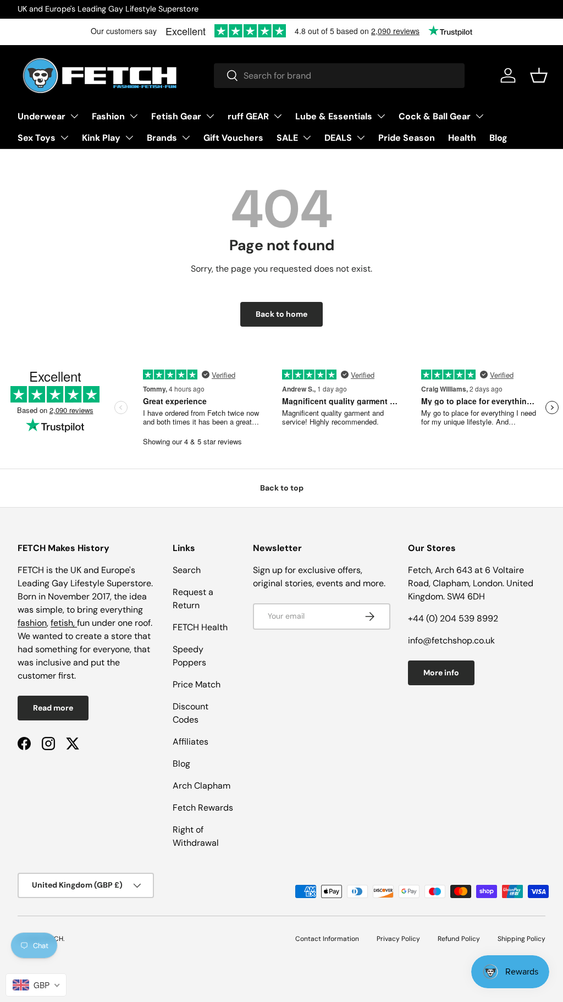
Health (462, 138)
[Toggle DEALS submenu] (360, 137)
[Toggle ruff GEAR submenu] (277, 116)
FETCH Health (200, 627)
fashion (32, 623)
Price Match (196, 684)
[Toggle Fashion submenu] (133, 116)
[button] (539, 75)
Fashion (108, 116)
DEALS (338, 138)
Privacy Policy (398, 938)
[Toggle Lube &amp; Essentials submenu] (381, 116)
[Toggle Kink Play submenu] (129, 137)
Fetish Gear (176, 116)
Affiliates (190, 741)
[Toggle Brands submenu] (185, 137)
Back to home (281, 314)
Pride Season (406, 138)
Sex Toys (37, 138)
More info (441, 673)
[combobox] (339, 75)
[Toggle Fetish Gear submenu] (210, 116)
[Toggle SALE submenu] (306, 137)
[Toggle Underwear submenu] (74, 116)
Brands (162, 138)
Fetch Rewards (203, 807)
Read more (53, 708)
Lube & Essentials (333, 116)
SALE (287, 138)
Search (187, 570)
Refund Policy (459, 938)
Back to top (281, 488)
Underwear (41, 116)
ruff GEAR (248, 116)
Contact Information (327, 938)
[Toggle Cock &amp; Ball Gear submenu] (479, 116)
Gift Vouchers (233, 138)
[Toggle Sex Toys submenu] (64, 137)
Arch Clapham (201, 785)
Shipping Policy (521, 938)
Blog (498, 138)
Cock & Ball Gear (435, 116)
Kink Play (101, 138)
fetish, (64, 623)
